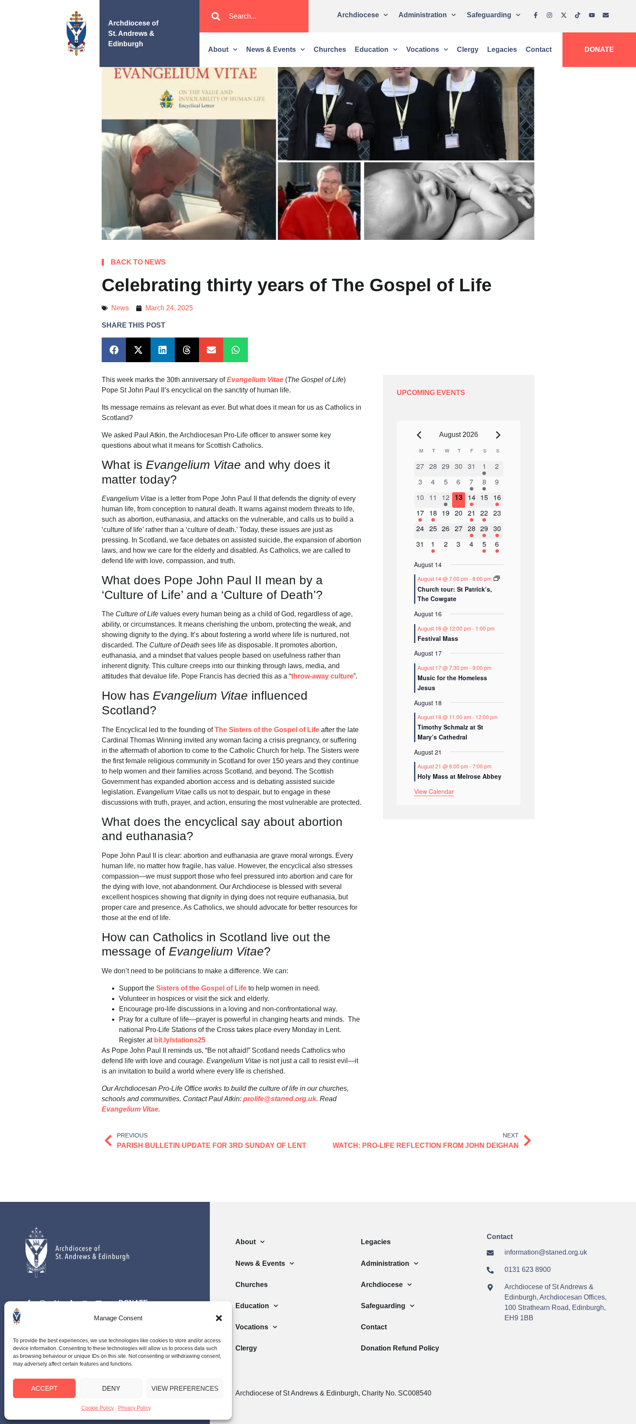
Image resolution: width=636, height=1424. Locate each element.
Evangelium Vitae (130, 1109)
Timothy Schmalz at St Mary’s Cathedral (450, 732)
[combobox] (254, 16)
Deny (111, 1388)
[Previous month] (419, 435)
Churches (330, 49)
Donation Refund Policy (400, 1348)
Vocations (422, 49)
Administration (422, 15)
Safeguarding (489, 15)
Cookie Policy (97, 1408)
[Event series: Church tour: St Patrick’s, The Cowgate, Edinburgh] (497, 578)
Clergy (468, 49)
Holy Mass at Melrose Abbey (459, 776)
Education (372, 49)
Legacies (502, 49)
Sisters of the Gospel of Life (201, 988)
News (120, 308)
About (218, 49)
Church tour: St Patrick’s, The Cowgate (455, 594)
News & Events (271, 49)
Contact (539, 49)
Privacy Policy (134, 1408)
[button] (219, 1318)
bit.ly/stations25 (180, 1040)
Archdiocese (358, 15)
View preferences (184, 1388)
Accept (44, 1388)
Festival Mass (438, 638)
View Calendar (434, 791)
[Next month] (498, 435)
